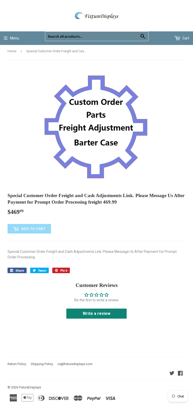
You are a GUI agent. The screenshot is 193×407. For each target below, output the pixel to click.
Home (12, 51)
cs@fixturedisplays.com (75, 364)
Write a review (96, 313)
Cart (185, 38)
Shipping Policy (42, 364)
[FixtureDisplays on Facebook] (180, 374)
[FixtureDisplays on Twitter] (171, 374)
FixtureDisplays (30, 387)
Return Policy (17, 364)
